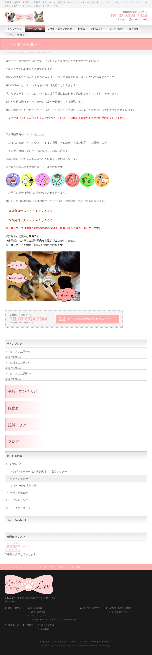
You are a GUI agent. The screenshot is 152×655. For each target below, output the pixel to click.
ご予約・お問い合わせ (120, 608)
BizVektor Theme (76, 645)
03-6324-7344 (132, 15)
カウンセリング (19, 500)
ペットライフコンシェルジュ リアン (72, 641)
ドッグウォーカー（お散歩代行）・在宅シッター (38, 471)
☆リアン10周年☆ (20, 373)
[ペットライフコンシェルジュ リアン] (24, 18)
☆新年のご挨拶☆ (20, 362)
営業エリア (13, 625)
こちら (40, 134)
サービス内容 (18, 52)
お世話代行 (31, 52)
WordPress (59, 645)
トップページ (14, 567)
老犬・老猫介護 (19, 492)
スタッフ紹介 (47, 625)
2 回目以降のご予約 (118, 612)
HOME (7, 52)
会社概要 (75, 567)
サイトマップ (35, 567)
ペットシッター (19, 478)
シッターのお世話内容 (24, 485)
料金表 (30, 625)
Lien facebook (17, 520)
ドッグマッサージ (20, 507)
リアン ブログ (56, 567)
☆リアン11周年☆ (20, 351)
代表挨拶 (45, 629)
